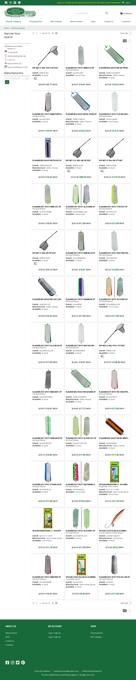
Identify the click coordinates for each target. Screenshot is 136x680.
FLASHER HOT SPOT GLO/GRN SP (80, 207)
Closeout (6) (12, 52)
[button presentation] (27, 78)
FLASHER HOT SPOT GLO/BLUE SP (47, 346)
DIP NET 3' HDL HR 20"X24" (44, 253)
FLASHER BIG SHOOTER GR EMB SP (81, 392)
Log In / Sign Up (54, 633)
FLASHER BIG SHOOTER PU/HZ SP (46, 160)
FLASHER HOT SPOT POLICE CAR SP (114, 577)
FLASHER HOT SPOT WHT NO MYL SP (80, 346)
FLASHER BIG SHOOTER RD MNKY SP (113, 438)
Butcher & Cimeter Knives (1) (15, 47)
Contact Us (10, 641)
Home (6, 28)
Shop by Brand (97, 633)
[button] (106, 12)
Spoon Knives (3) (14, 63)
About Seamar (11, 633)
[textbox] (88, 13)
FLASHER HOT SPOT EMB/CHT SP (46, 207)
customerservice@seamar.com (65, 671)
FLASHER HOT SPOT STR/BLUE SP (47, 484)
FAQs (8, 637)
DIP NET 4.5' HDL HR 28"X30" (78, 160)
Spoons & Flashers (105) (17, 67)
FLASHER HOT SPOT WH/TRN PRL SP (113, 253)
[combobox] (89, 13)
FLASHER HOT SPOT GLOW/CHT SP (81, 438)
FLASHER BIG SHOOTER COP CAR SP (46, 299)
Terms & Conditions (42, 671)
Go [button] (7, 82)
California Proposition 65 (92, 671)
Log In (127, 2)
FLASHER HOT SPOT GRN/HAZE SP (47, 438)
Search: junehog (18, 28)
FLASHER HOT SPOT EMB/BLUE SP (80, 253)
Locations (9, 645)
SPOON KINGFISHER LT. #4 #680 (113, 484)
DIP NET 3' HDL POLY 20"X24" (45, 68)
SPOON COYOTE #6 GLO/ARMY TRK (112, 531)
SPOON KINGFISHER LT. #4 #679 (46, 531)
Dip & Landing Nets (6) (17, 56)
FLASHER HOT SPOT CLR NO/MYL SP (113, 114)
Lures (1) (11, 60)
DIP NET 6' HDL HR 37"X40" (111, 160)
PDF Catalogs (96, 637)
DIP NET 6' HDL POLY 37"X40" (112, 346)
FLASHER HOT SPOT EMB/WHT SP (47, 392)
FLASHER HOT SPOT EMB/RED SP (46, 577)
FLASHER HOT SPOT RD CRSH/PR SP (113, 392)
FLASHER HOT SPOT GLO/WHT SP (80, 531)
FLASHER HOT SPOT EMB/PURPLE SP (47, 114)
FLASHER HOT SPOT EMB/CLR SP (80, 68)
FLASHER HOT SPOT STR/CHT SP (113, 207)
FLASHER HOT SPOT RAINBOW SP (80, 299)
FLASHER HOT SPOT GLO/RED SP (113, 299)
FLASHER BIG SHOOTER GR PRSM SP (113, 68)
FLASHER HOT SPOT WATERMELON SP (81, 484)
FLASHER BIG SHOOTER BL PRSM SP (81, 114)
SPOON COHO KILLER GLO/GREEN (80, 577)
